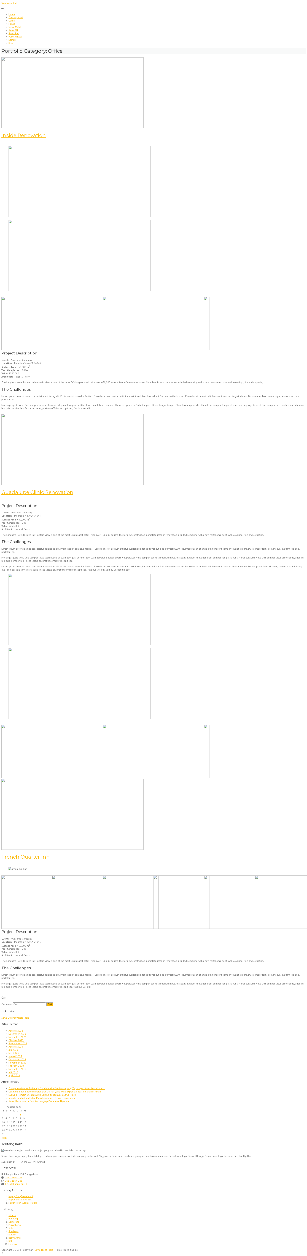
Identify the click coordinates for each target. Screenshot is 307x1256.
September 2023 (18, 1043)
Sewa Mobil (15, 27)
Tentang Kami (16, 17)
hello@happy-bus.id (16, 1184)
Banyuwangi (15, 1237)
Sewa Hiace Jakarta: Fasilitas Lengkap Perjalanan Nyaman (39, 1101)
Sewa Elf (13, 30)
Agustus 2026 (16, 1030)
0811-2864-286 (13, 1177)
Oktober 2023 (16, 1040)
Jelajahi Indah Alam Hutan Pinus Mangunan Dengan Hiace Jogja (42, 1098)
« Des (4, 1137)
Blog (11, 43)
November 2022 (17, 1062)
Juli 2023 (13, 1049)
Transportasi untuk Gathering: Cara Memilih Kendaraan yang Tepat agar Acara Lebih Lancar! (57, 1088)
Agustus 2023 (16, 1046)
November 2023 (17, 1037)
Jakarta (12, 1215)
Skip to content (9, 3)
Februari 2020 (16, 1065)
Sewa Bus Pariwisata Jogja (15, 1017)
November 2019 (17, 1069)
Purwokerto (15, 1225)
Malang (12, 1234)
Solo (11, 1228)
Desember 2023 (17, 1033)
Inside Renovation (23, 135)
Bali (10, 1241)
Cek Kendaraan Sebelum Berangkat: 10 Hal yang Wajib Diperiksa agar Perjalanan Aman (55, 1091)
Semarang (14, 1221)
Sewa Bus (14, 33)
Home (12, 14)
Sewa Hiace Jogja (44, 1249)
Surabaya (13, 1231)
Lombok (13, 1244)
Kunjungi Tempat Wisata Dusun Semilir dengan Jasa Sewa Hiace (42, 1094)
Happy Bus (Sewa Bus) (20, 1199)
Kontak (12, 39)
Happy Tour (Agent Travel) (23, 1202)
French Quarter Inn (25, 857)
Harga (12, 23)
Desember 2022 (17, 1059)
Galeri (12, 20)
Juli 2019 (13, 1072)
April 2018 (14, 1075)
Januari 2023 (15, 1056)
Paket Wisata (15, 36)
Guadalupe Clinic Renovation (37, 492)
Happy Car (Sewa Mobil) (21, 1196)
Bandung (13, 1218)
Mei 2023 (14, 1053)
